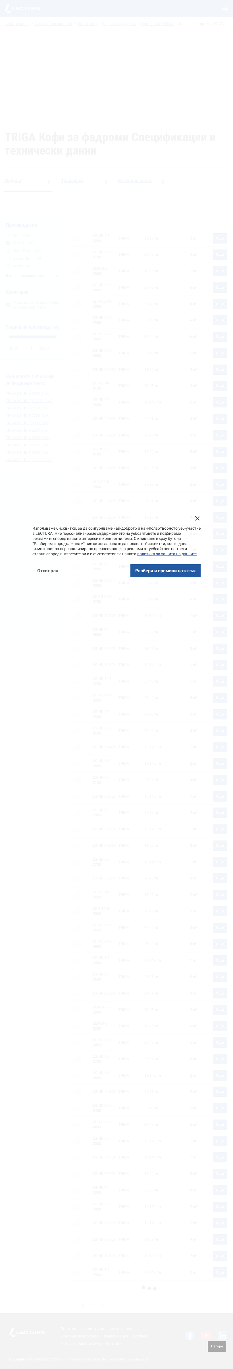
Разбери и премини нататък (165, 570)
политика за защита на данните (167, 554)
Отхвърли (47, 570)
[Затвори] (197, 518)
